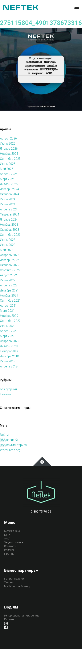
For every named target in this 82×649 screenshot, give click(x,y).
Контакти (10, 546)
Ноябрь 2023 (9, 224)
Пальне (9, 619)
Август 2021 (8, 305)
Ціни (7, 534)
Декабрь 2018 (9, 356)
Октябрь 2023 (9, 229)
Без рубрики (8, 389)
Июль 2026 (7, 143)
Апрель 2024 (8, 209)
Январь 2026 (9, 148)
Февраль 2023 (9, 255)
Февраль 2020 (9, 341)
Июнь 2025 (7, 163)
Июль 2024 (7, 199)
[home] (41, 493)
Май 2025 (6, 169)
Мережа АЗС (12, 530)
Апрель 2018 (8, 366)
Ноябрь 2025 (9, 153)
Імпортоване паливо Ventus (21, 615)
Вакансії (9, 549)
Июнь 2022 (7, 280)
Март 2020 (7, 336)
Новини (5, 394)
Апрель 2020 (8, 331)
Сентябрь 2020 (10, 320)
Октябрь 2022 (9, 265)
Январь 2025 (9, 184)
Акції (7, 538)
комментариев (13, 445)
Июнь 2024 (7, 204)
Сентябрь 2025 (10, 158)
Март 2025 (7, 179)
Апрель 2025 (8, 174)
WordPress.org (10, 450)
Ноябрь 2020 (9, 315)
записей (9, 440)
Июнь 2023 (7, 245)
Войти (4, 434)
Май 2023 (6, 250)
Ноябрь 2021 (9, 295)
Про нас (9, 553)
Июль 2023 (7, 239)
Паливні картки (14, 578)
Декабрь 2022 (9, 260)
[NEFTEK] (20, 7)
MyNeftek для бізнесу (17, 586)
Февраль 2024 (9, 214)
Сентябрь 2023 (10, 234)
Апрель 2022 (8, 285)
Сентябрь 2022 (10, 270)
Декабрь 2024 (9, 189)
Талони (8, 582)
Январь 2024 (9, 219)
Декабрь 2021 (9, 290)
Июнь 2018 (7, 361)
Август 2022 (8, 275)
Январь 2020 (9, 346)
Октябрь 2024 (9, 194)
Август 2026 (8, 138)
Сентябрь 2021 (10, 300)
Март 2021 (7, 310)
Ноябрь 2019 (9, 351)
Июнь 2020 (7, 326)
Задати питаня (13, 542)
